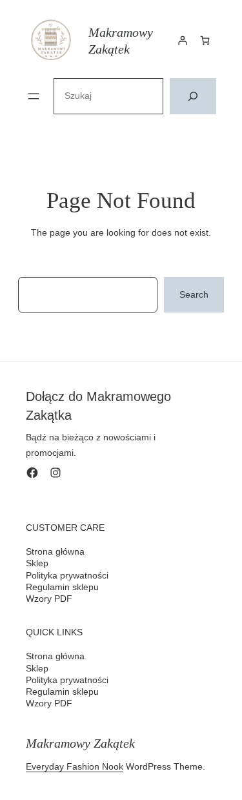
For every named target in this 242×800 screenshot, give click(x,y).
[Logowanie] (182, 40)
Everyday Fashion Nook (74, 766)
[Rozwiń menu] (33, 96)
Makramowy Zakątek (80, 743)
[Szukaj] (193, 96)
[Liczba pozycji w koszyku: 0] (205, 40)
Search (193, 294)
